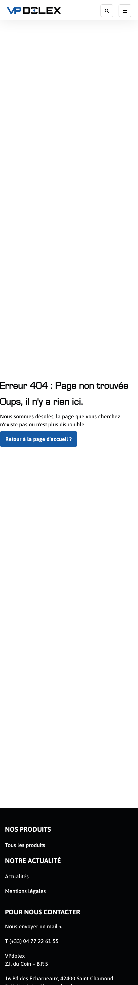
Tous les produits (25, 845)
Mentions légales (25, 891)
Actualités (17, 876)
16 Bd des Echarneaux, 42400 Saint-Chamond (59, 978)
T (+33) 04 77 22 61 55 (32, 941)
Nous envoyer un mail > (33, 926)
